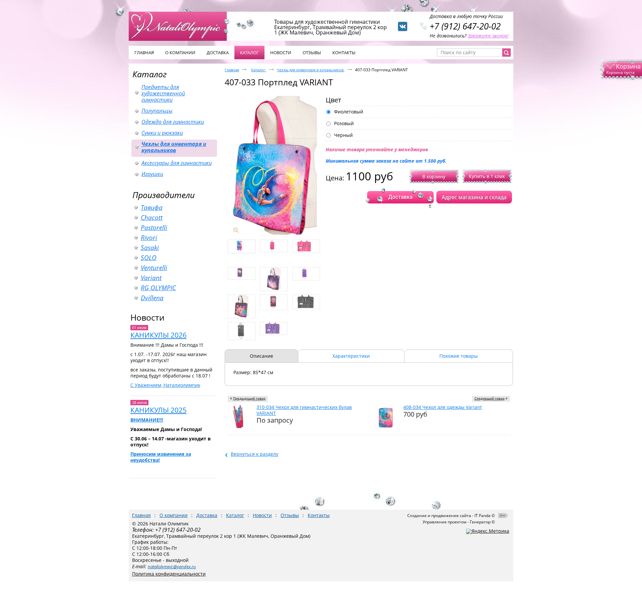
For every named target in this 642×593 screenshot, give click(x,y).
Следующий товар (489, 398)
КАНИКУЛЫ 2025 (158, 410)
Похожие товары (458, 356)
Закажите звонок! (488, 35)
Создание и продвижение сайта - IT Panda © (451, 515)
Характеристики (351, 356)
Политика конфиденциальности (169, 574)
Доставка (206, 515)
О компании (173, 515)
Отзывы (290, 515)
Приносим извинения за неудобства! (160, 457)
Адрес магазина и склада (474, 197)
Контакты (319, 515)
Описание (261, 356)
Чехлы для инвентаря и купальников (310, 69)
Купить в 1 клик (487, 176)
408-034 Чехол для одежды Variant (442, 407)
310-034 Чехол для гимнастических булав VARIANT (304, 410)
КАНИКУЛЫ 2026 (158, 335)
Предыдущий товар (249, 398)
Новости (147, 317)
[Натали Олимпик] (181, 25)
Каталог (249, 53)
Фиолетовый (348, 112)
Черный (343, 135)
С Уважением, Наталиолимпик (165, 385)
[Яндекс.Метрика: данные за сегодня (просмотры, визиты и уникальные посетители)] (487, 531)
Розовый (344, 123)
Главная (232, 69)
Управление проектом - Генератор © (459, 522)
